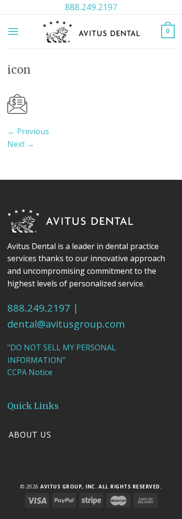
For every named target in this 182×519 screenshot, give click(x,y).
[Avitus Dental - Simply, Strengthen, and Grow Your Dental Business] (91, 31)
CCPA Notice (29, 372)
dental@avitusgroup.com (66, 323)
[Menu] (13, 31)
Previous (28, 131)
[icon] (17, 103)
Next (20, 144)
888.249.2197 (91, 7)
